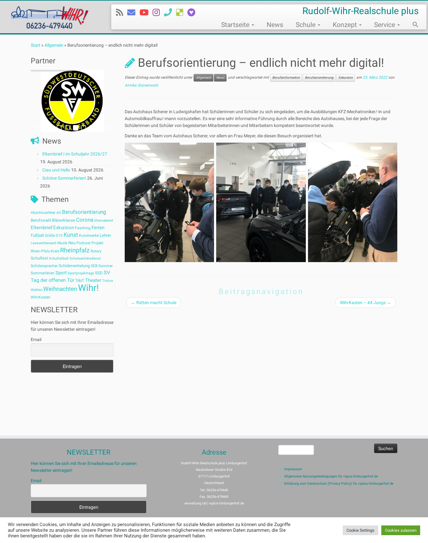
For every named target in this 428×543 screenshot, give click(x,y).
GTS (59, 236)
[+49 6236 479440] (170, 12)
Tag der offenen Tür (52, 280)
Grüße (50, 235)
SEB (94, 266)
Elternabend (103, 221)
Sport (61, 273)
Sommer (105, 266)
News (275, 25)
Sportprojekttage (81, 273)
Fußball (37, 235)
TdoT (79, 280)
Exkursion (63, 227)
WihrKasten (40, 297)
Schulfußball (59, 258)
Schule (306, 25)
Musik (62, 243)
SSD (99, 273)
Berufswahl (41, 220)
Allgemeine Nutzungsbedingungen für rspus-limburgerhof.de (331, 476)
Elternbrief (41, 227)
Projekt (97, 243)
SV (107, 273)
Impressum (293, 469)
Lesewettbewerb (43, 243)
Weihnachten (60, 289)
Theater (93, 280)
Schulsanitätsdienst (85, 258)
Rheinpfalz (75, 250)
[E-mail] (133, 12)
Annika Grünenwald (141, 85)
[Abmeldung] (193, 12)
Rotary (96, 251)
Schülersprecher (44, 266)
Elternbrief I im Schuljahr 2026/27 (74, 153)
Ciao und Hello (56, 169)
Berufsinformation (286, 78)
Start (35, 45)
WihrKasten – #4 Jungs (365, 302)
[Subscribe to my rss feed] (121, 12)
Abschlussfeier (43, 212)
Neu (72, 242)
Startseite (236, 25)
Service (385, 25)
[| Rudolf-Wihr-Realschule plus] (49, 17)
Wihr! (88, 287)
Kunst (71, 235)
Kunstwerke (89, 235)
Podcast (83, 243)
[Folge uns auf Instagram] (158, 12)
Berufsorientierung (84, 212)
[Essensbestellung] (181, 12)
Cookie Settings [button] (360, 530)
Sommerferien (43, 273)
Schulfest (39, 258)
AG (58, 213)
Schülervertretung (74, 265)
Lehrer (105, 235)
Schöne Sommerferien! (64, 178)
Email (36, 339)
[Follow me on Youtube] (146, 12)
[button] (412, 25)
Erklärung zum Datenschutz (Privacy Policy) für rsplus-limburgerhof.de (339, 484)
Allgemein (53, 45)
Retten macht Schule (153, 302)
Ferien (97, 227)
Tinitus (107, 281)
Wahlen (36, 290)
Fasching (83, 228)
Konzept (345, 25)
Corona (84, 220)
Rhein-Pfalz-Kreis (45, 251)
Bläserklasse (63, 220)
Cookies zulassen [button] (400, 530)
